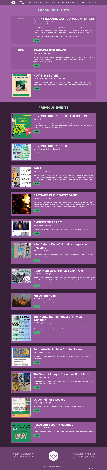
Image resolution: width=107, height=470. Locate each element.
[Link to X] (95, 2)
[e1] (21, 204)
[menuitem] (30, 2)
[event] (21, 85)
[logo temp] (17, 2)
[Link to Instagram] (90, 2)
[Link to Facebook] (92, 2)
